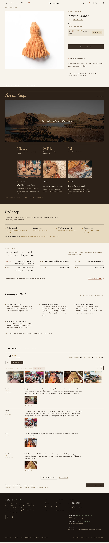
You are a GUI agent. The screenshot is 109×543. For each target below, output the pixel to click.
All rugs (47, 503)
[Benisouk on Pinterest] (12, 517)
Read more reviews (49, 477)
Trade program (60, 510)
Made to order (49, 507)
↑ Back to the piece (95, 485)
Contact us (44, 537)
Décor (46, 510)
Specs (26, 85)
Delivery (18, 85)
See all (39, 368)
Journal (58, 507)
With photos (17, 362)
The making (8, 85)
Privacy (36, 537)
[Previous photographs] (97, 368)
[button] (96, 3)
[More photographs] (102, 368)
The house (59, 503)
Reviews (33, 85)
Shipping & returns (11, 537)
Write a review (64, 477)
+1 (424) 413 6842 (75, 503)
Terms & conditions (26, 537)
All (8, 362)
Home (6, 7)
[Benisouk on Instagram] (7, 517)
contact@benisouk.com (75, 507)
